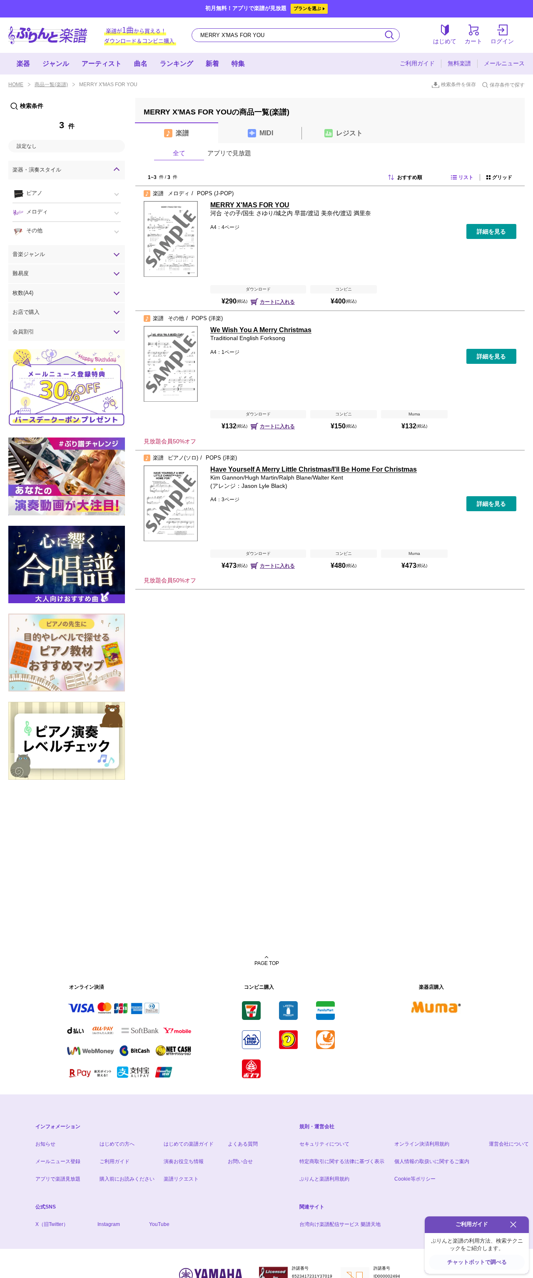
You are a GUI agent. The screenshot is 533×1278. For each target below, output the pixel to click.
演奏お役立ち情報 (184, 1161)
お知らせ (45, 1144)
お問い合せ (240, 1161)
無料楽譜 (459, 63)
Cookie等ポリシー (415, 1179)
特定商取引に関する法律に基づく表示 (341, 1161)
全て (179, 153)
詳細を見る (491, 231)
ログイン (502, 41)
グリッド (502, 177)
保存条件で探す (507, 85)
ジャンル (55, 63)
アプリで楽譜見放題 (57, 1179)
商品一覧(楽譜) (51, 84)
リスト (465, 177)
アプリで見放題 (229, 153)
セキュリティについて (324, 1144)
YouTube (159, 1224)
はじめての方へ (117, 1144)
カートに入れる (277, 302)
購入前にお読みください (127, 1179)
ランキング (176, 63)
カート (473, 41)
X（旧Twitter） (51, 1224)
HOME (15, 84)
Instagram (108, 1224)
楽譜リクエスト (181, 1179)
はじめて (444, 41)
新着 (212, 63)
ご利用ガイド (417, 63)
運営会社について (509, 1144)
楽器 (23, 63)
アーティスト (102, 63)
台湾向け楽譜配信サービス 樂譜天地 (340, 1224)
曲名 (140, 63)
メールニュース (504, 63)
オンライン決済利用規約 (421, 1144)
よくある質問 (243, 1144)
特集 (238, 63)
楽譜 (182, 133)
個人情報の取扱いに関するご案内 (431, 1161)
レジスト (349, 133)
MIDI (266, 133)
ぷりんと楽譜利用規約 (324, 1179)
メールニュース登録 (57, 1161)
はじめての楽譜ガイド (189, 1144)
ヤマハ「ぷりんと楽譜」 (47, 35)
